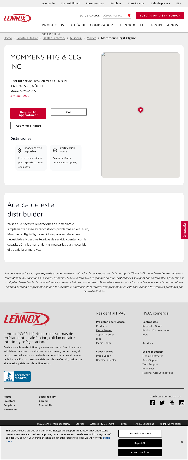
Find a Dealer (104, 330)
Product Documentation (156, 330)
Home (8, 38)
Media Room (103, 342)
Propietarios (164, 25)
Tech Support (150, 364)
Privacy (123, 423)
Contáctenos (136, 3)
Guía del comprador (92, 25)
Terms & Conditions (143, 423)
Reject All (140, 443)
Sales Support (150, 360)
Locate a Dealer (27, 38)
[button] (140, 110)
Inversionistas (95, 3)
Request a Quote (152, 326)
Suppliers (9, 405)
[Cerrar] (182, 442)
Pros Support (103, 355)
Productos (53, 25)
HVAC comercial (155, 313)
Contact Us (45, 405)
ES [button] (177, 3)
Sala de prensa (160, 3)
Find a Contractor (152, 355)
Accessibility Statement (102, 423)
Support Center (105, 334)
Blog (98, 338)
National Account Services (157, 372)
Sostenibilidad (70, 3)
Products (101, 326)
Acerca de (48, 3)
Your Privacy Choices (170, 423)
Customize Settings (140, 433)
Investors (9, 400)
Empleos (116, 3)
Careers (43, 400)
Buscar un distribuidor (160, 15)
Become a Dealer (106, 359)
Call (68, 112)
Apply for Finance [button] (28, 125)
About (7, 396)
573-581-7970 (19, 96)
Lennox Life (132, 25)
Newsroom (10, 409)
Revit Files (148, 368)
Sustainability (47, 396)
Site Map (80, 423)
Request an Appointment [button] (28, 113)
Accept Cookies (140, 452)
